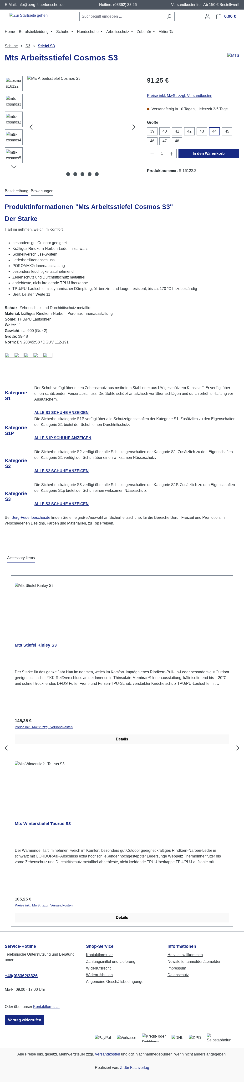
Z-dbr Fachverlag (134, 1068)
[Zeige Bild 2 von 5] (75, 174)
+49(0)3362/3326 (21, 975)
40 (165, 131)
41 (177, 131)
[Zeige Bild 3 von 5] (82, 174)
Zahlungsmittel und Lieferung (110, 961)
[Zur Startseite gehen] (28, 15)
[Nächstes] (133, 127)
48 (177, 141)
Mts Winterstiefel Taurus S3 (43, 823)
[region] (71, 127)
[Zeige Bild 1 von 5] (68, 174)
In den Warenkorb (209, 153)
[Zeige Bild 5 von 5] (97, 174)
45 (227, 131)
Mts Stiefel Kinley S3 (36, 645)
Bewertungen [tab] (42, 191)
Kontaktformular (46, 1007)
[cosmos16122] (82, 127)
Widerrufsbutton (99, 975)
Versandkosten (107, 1054)
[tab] (16, 191)
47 (165, 141)
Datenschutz (178, 975)
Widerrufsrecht (98, 968)
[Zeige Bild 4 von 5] (90, 174)
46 (152, 141)
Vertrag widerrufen (24, 1020)
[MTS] (233, 59)
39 (152, 131)
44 (214, 131)
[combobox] (121, 16)
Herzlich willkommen (185, 955)
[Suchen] (169, 16)
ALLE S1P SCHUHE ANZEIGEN (62, 438)
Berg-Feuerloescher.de (30, 517)
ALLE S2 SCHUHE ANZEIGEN (61, 471)
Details (122, 739)
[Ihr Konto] (207, 16)
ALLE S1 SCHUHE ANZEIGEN (61, 413)
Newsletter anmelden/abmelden (194, 961)
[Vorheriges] (31, 127)
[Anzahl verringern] (152, 153)
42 (189, 131)
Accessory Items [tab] (21, 558)
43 (202, 131)
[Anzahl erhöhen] (172, 153)
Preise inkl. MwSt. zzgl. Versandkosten (179, 96)
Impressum (177, 968)
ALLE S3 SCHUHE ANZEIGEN (61, 504)
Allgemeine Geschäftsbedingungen (116, 982)
